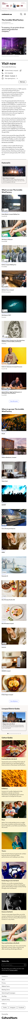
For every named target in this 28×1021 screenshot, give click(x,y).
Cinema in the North (7, 912)
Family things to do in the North (10, 880)
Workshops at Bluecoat (7, 239)
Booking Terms (6, 989)
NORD (3, 552)
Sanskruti (4, 647)
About (3, 979)
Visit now (22, 82)
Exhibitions (5, 788)
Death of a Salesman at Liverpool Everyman (12, 366)
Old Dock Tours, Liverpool (8, 290)
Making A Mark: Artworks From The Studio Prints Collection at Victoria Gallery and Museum (13, 341)
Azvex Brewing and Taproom (8, 528)
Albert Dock (15, 125)
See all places (14, 701)
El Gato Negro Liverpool (7, 694)
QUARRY (4, 504)
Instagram (12, 1007)
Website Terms (6, 986)
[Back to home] (7, 14)
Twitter (5, 1007)
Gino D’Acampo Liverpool (8, 623)
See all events (14, 401)
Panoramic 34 (5, 576)
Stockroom (11, 102)
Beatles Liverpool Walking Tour (9, 264)
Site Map (4, 996)
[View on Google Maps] (20, 70)
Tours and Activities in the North (10, 943)
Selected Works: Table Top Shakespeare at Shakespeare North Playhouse (12, 393)
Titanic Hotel (5, 481)
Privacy (4, 983)
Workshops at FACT (6, 315)
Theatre (4, 851)
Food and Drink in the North (9, 759)
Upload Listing (6, 999)
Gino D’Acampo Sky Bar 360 (8, 599)
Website (7, 76)
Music (3, 820)
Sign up (24, 965)
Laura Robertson (6, 22)
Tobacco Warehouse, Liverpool (9, 457)
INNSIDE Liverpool (6, 671)
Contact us (5, 976)
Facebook (12, 76)
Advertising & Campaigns (8, 993)
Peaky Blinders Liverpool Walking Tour (11, 214)
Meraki (3, 433)
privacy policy (13, 970)
